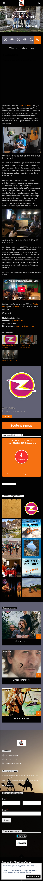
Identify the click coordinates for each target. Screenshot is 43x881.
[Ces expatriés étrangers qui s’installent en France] (31, 567)
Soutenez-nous (21, 425)
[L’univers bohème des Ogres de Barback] (31, 508)
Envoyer (6, 820)
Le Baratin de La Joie (9, 360)
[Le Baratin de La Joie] (10, 354)
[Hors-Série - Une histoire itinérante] (31, 548)
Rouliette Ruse (21, 718)
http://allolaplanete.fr (13, 755)
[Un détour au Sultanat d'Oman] (11, 528)
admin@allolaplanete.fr (13, 763)
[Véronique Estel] (11, 587)
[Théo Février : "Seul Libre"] (11, 567)
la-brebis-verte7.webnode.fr (24, 326)
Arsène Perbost (21, 679)
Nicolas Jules (21, 641)
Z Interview (21, 13)
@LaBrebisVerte (17, 321)
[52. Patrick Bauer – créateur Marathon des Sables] (11, 548)
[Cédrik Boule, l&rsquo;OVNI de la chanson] (28, 339)
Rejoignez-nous (9, 484)
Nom (4, 799)
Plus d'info (7, 416)
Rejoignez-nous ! (7, 785)
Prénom (4, 806)
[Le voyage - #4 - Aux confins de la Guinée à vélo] (31, 587)
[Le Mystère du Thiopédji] (11, 508)
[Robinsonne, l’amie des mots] (10, 339)
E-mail (5, 810)
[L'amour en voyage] (31, 528)
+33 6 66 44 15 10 (11, 759)
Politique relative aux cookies (22, 872)
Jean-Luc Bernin (26, 106)
